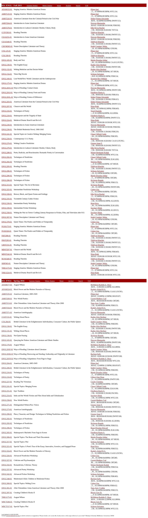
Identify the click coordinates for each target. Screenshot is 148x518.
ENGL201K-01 (7, 354)
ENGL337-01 (7, 470)
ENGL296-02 (7, 176)
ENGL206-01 (7, 368)
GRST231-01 (7, 245)
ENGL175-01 (7, 83)
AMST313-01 (7, 303)
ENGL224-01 (7, 120)
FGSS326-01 (6, 231)
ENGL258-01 (7, 400)
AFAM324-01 (7, 289)
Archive (68, 5)
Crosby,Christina (97, 382)
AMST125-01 (7, 14)
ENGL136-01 (7, 336)
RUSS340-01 (7, 259)
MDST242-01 (7, 254)
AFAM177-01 (7, 285)
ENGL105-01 (7, 60)
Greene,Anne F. (96, 143)
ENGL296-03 (7, 180)
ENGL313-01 (7, 185)
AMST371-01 (7, 313)
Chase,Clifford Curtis (98, 134)
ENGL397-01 (7, 493)
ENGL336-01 (7, 203)
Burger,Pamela (96, 129)
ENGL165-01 (7, 340)
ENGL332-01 (7, 465)
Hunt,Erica (95, 139)
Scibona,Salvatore (97, 74)
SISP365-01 (6, 263)
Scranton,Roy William (99, 79)
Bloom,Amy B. (96, 493)
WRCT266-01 (7, 502)
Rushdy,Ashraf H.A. (98, 289)
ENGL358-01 (7, 213)
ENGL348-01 (7, 479)
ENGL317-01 (7, 442)
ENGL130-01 (7, 65)
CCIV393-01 (6, 32)
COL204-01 (6, 322)
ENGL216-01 (7, 111)
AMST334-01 (7, 308)
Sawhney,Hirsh (96, 208)
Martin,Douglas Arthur (99, 60)
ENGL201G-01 (7, 88)
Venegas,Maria (96, 162)
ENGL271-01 (7, 405)
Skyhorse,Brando (97, 180)
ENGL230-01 (7, 125)
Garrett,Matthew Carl (98, 299)
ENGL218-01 (7, 116)
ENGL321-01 (7, 446)
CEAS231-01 (7, 37)
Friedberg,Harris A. (98, 93)
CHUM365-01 (7, 46)
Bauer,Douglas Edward (99, 428)
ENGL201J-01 (7, 93)
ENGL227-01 (7, 382)
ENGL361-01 (7, 488)
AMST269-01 (7, 299)
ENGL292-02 (7, 162)
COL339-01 (6, 56)
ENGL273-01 (7, 409)
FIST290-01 (6, 236)
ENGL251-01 (7, 391)
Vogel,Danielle (96, 111)
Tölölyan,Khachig (97, 32)
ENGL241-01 (7, 134)
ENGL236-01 (7, 129)
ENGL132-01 (7, 69)
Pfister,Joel (95, 9)
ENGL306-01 (7, 437)
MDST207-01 (7, 250)
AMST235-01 (7, 294)
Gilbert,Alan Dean (97, 377)
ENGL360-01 (7, 483)
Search (78, 5)
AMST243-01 (7, 19)
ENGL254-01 (7, 396)
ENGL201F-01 (7, 349)
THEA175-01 (7, 497)
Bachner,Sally (96, 354)
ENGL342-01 (7, 474)
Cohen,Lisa (95, 190)
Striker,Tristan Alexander (100, 19)
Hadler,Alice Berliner (98, 65)
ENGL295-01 (7, 166)
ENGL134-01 (7, 74)
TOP (86, 5)
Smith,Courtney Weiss (99, 46)
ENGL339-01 (7, 208)
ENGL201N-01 (7, 359)
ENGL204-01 (7, 363)
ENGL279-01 (7, 148)
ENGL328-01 (7, 194)
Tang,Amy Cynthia (98, 303)
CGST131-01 (7, 317)
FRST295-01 (6, 240)
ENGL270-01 (7, 143)
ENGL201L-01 (7, 97)
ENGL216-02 (7, 377)
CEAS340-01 (7, 42)
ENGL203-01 (7, 102)
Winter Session (47, 5)
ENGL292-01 (7, 157)
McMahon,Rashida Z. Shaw (101, 285)
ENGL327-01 (7, 460)
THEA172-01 (7, 268)
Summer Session (32, 5)
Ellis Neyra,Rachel (98, 28)
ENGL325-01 (7, 190)
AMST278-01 (7, 28)
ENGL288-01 (7, 153)
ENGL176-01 (7, 345)
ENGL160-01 (7, 79)
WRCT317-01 (7, 506)
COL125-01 (6, 51)
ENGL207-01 (7, 106)
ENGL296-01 (7, 171)
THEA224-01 (7, 273)
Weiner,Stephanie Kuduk (100, 153)
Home (59, 5)
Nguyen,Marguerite (98, 23)
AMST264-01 (7, 23)
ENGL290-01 (7, 414)
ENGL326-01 (7, 456)
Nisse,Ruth (95, 106)
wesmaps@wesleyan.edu (13, 515)
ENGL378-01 (7, 222)
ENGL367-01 (7, 217)
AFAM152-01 (7, 9)
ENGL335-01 (7, 199)
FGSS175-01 (6, 226)
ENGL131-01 (7, 331)
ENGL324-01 (7, 451)
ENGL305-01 (7, 433)
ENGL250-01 (7, 139)
